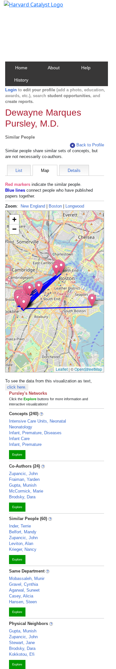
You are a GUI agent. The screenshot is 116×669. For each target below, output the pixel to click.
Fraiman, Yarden (24, 479)
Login (11, 89)
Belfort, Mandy (22, 531)
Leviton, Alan (21, 543)
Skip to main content (27, 8)
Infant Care (19, 438)
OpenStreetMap (88, 369)
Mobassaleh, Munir (26, 578)
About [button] (54, 67)
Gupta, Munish (22, 485)
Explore (17, 454)
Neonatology (20, 427)
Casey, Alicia (21, 596)
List (18, 170)
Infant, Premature (25, 444)
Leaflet (62, 369)
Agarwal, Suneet (24, 590)
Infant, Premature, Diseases (35, 432)
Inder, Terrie (20, 526)
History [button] (21, 80)
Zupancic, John (23, 473)
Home (21, 67)
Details (74, 170)
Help (86, 67)
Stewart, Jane (22, 642)
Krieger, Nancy (22, 549)
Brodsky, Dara (22, 496)
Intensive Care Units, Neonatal (37, 421)
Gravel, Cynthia (23, 584)
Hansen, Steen (23, 601)
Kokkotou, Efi (21, 654)
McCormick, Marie (26, 491)
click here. (16, 387)
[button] (92, 300)
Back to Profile (90, 144)
